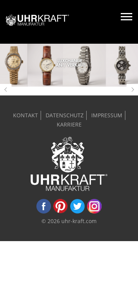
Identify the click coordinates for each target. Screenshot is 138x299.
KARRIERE (69, 124)
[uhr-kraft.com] (37, 22)
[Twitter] (77, 211)
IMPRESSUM (106, 115)
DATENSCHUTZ (65, 115)
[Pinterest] (60, 211)
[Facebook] (43, 211)
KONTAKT (25, 115)
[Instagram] (94, 211)
